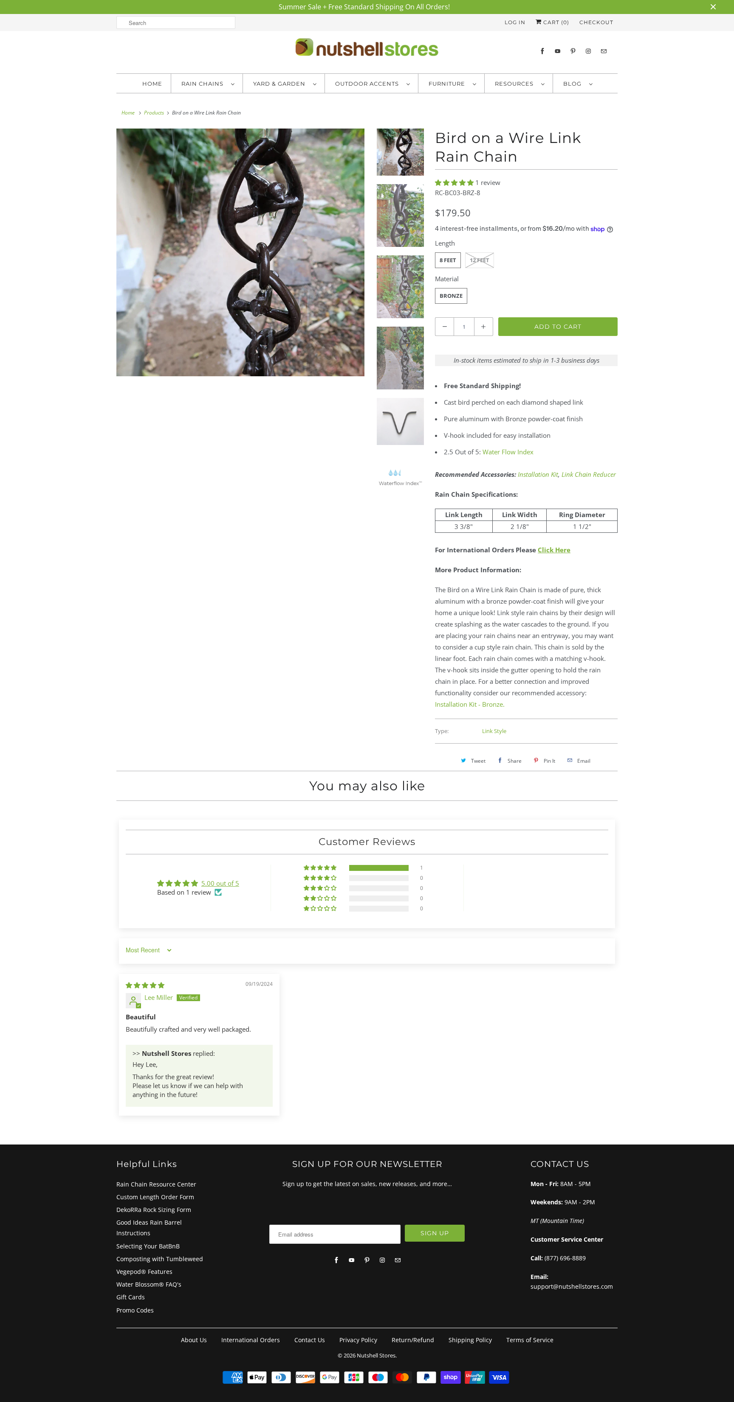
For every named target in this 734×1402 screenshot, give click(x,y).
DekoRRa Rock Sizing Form (153, 1210)
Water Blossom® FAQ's (148, 1284)
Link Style (494, 731)
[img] (145, 985)
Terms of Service (529, 1340)
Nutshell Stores (376, 1355)
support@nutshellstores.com (572, 1286)
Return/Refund (413, 1340)
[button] (455, 182)
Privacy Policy (358, 1340)
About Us (194, 1340)
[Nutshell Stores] (367, 49)
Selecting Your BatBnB (148, 1246)
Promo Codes (135, 1310)
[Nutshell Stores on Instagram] (588, 51)
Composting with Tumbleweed (159, 1259)
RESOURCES (516, 83)
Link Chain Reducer (589, 474)
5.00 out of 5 (220, 883)
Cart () (555, 22)
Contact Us (309, 1340)
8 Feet (448, 260)
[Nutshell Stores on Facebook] (542, 51)
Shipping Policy (470, 1340)
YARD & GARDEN (281, 83)
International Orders (250, 1340)
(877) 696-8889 (565, 1258)
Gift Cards (130, 1297)
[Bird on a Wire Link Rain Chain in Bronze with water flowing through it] (240, 252)
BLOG (574, 83)
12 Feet (479, 260)
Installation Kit (538, 474)
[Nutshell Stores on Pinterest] (573, 51)
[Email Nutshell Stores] (603, 51)
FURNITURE (449, 83)
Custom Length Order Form (155, 1197)
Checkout (596, 22)
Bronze (451, 295)
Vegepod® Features (144, 1272)
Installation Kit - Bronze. (470, 704)
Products (154, 112)
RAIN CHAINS (204, 83)
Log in (515, 22)
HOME (152, 83)
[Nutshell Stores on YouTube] (557, 51)
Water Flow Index (508, 452)
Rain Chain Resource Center (156, 1184)
